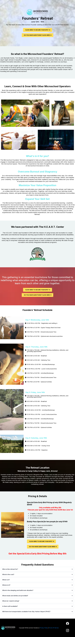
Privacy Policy (44, 628)
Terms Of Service (54, 628)
